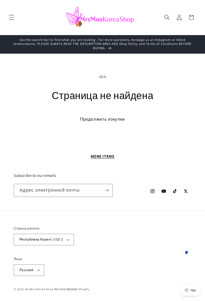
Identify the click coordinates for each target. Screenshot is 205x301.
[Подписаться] (106, 190)
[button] (12, 17)
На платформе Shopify (71, 289)
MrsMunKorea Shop (39, 289)
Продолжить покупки (102, 119)
